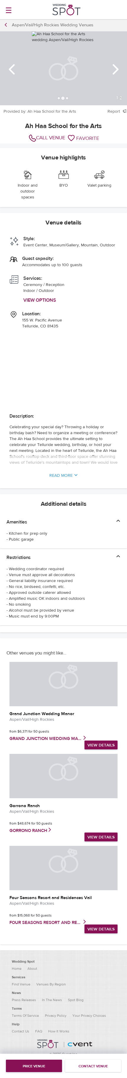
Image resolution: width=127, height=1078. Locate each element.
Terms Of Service (25, 1015)
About (32, 968)
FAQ (38, 1031)
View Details (101, 745)
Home (17, 968)
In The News (52, 1000)
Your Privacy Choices (89, 1015)
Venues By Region (51, 984)
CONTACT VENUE (93, 1066)
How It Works (58, 1031)
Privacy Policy (55, 1015)
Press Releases (24, 1000)
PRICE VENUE (34, 1066)
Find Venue (21, 984)
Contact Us (20, 1031)
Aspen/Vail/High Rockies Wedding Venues (52, 25)
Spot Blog (76, 1000)
